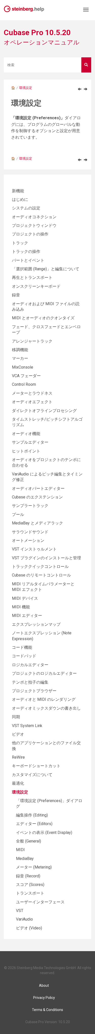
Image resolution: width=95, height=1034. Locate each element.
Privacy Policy (44, 998)
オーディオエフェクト (32, 401)
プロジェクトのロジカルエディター (44, 673)
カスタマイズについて (32, 774)
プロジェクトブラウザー (34, 690)
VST (19, 910)
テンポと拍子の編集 (30, 682)
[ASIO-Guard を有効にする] (79, 89)
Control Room (24, 384)
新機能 (18, 190)
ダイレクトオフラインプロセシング (44, 410)
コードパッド (24, 656)
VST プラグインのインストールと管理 (46, 558)
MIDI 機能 (21, 607)
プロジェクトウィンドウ (34, 225)
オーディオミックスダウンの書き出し (46, 708)
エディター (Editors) (34, 823)
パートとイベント (28, 260)
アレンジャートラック (32, 341)
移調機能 (20, 349)
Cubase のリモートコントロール (41, 575)
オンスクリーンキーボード (36, 286)
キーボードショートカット (36, 765)
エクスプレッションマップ (36, 624)
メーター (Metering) (34, 867)
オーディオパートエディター (38, 488)
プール (18, 514)
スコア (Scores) (30, 884)
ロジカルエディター (30, 664)
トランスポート (30, 893)
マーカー (20, 358)
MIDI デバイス (25, 598)
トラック (20, 243)
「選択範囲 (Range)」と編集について (45, 269)
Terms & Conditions (47, 1010)
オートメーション (28, 540)
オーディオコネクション (34, 216)
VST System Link (27, 725)
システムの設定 (26, 208)
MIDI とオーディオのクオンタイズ (43, 318)
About (44, 985)
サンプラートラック (30, 505)
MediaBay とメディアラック (37, 523)
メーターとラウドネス (32, 393)
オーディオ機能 (26, 433)
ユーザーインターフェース (40, 902)
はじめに (20, 199)
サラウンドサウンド (30, 532)
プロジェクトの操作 (30, 234)
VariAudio (24, 919)
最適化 (18, 783)
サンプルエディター (30, 442)
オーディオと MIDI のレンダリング (43, 699)
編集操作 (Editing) (32, 815)
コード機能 (22, 647)
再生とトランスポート (32, 277)
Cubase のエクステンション (37, 497)
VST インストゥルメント (34, 549)
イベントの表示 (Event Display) (44, 832)
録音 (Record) (28, 876)
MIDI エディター (27, 615)
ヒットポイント (26, 451)
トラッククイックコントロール (40, 566)
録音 (16, 295)
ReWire (18, 757)
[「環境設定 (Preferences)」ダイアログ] (85, 89)
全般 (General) (28, 841)
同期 (16, 716)
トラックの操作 (26, 251)
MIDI (20, 849)
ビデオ (18, 734)
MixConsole (22, 367)
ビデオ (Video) (29, 928)
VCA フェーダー (26, 375)
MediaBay (25, 858)
